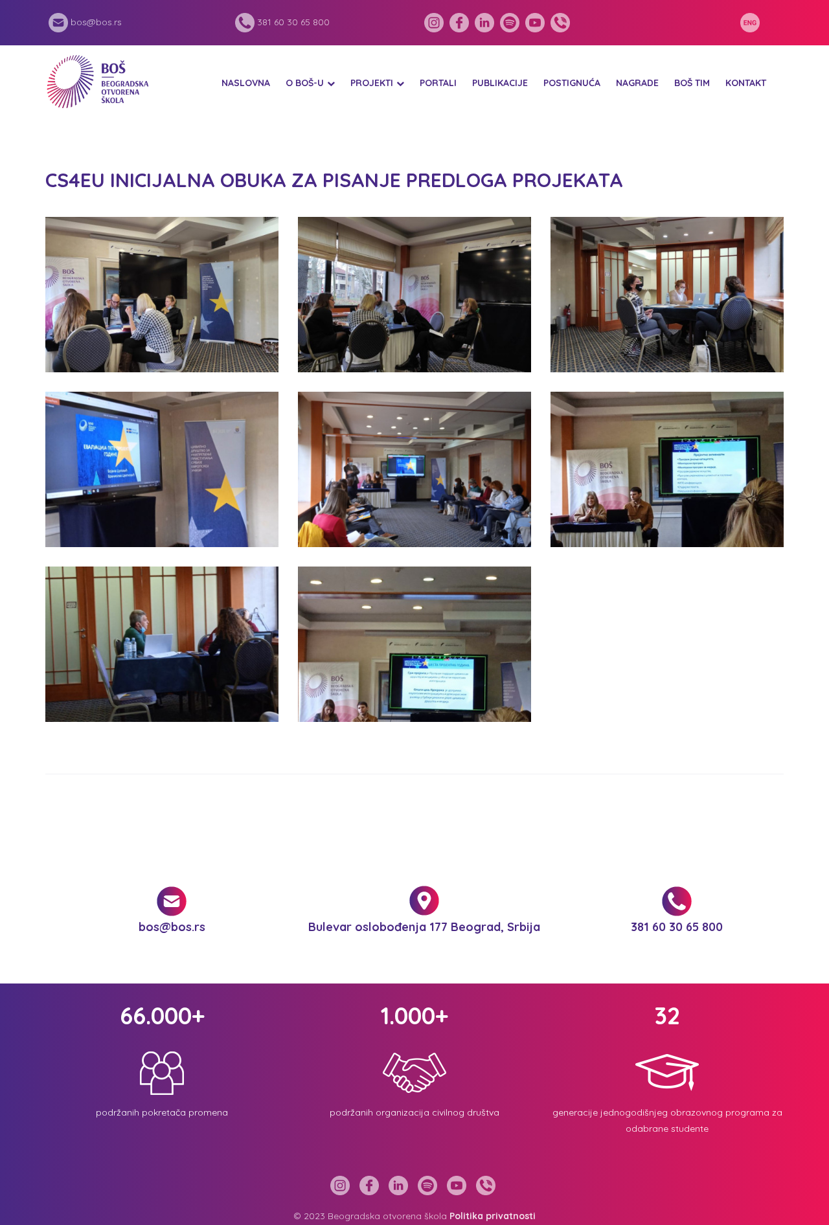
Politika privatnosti (492, 1216)
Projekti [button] (371, 83)
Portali (438, 83)
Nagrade (637, 83)
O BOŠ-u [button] (305, 83)
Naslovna (245, 83)
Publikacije (500, 83)
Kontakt (745, 83)
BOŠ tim (692, 83)
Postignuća (571, 83)
